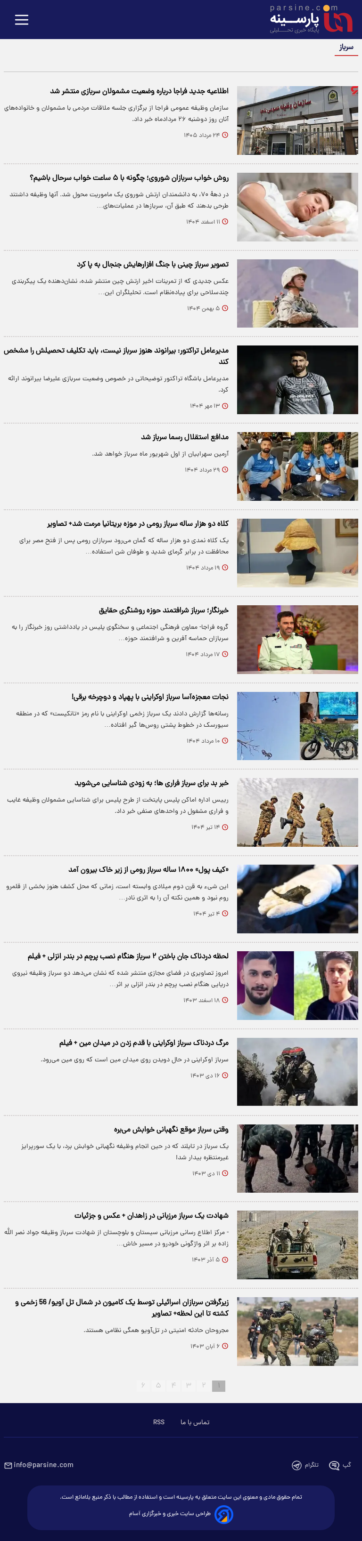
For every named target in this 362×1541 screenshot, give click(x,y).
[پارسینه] (306, 20)
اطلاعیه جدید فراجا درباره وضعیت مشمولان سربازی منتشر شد (139, 91)
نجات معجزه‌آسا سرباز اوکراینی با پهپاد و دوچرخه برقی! (150, 697)
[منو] (21, 20)
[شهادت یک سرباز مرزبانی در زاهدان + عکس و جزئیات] (297, 1245)
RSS (159, 1423)
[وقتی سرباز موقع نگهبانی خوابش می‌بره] (297, 1158)
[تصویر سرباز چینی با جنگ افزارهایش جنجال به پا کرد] (297, 293)
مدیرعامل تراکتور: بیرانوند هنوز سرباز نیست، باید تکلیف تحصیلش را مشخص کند (116, 356)
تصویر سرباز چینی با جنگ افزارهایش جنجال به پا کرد (153, 265)
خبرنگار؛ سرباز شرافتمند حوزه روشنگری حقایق (164, 611)
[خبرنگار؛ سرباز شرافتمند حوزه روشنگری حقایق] (297, 639)
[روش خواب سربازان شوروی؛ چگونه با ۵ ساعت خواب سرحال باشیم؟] (297, 207)
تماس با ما (195, 1423)
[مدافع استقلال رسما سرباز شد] (297, 466)
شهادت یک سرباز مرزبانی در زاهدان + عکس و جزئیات (151, 1216)
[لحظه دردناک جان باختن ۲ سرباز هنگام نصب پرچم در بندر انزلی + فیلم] (297, 985)
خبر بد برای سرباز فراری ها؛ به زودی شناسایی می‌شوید (151, 783)
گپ (347, 1465)
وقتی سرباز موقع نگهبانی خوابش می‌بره (171, 1130)
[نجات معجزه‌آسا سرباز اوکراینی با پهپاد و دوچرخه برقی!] (297, 726)
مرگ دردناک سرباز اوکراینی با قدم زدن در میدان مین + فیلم (144, 1043)
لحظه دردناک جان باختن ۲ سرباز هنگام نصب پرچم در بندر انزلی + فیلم (128, 957)
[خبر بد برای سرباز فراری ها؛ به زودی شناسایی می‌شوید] (297, 812)
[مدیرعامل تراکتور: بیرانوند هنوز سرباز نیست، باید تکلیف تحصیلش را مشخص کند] (297, 379)
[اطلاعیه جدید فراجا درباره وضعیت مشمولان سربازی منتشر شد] (297, 120)
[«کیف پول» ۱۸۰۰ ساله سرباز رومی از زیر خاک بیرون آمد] (297, 899)
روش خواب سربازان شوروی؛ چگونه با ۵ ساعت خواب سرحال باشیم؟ (129, 178)
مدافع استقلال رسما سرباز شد (185, 437)
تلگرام (312, 1465)
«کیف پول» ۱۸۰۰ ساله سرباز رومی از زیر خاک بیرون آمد (148, 870)
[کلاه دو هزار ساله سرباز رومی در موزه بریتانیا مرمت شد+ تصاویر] (297, 553)
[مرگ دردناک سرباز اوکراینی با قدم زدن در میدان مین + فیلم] (297, 1072)
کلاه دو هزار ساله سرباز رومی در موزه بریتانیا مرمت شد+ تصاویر (138, 524)
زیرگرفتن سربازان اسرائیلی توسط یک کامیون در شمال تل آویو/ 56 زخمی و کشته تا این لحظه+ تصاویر (122, 1308)
